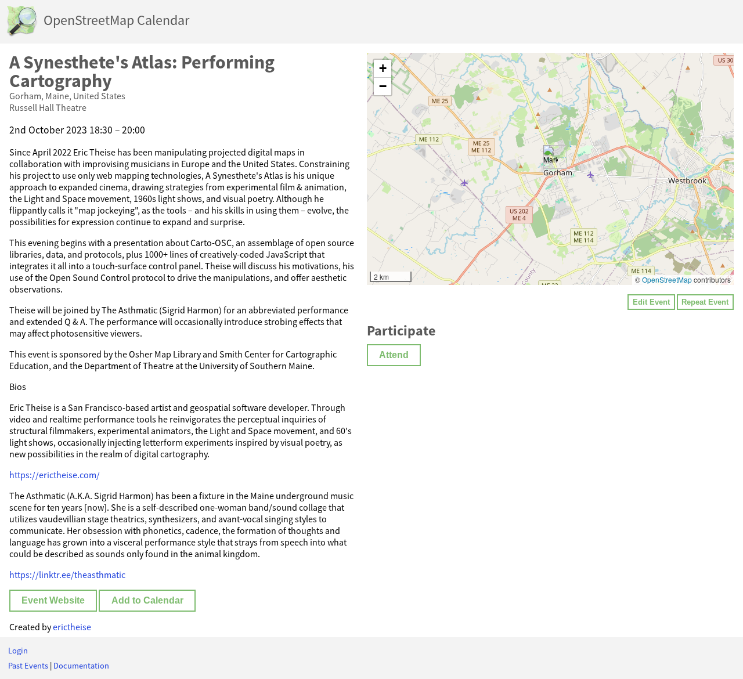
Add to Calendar (147, 600)
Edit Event (651, 302)
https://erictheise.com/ (54, 475)
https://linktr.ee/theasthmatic (67, 574)
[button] (550, 157)
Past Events (28, 665)
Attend (394, 355)
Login (18, 650)
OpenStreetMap (667, 279)
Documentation (81, 665)
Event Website (53, 600)
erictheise (72, 627)
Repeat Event (704, 302)
